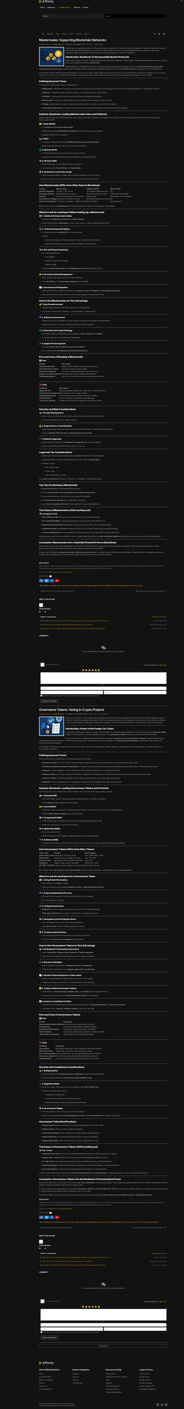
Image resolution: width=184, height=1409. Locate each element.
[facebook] (157, 1404)
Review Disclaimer (67, 572)
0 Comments (98, 44)
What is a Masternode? (52, 586)
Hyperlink (55, 670)
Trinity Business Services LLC (66, 1406)
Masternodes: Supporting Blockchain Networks (57, 1227)
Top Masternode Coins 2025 (94, 586)
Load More (104, 1346)
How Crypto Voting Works (148, 1222)
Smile (86, 670)
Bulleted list (63, 670)
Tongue (93, 670)
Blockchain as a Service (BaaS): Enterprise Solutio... (58, 591)
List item (70, 670)
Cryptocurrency (45, 44)
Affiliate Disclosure (54, 572)
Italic (47, 670)
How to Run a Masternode (72, 586)
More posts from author (159, 617)
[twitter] (162, 1404)
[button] (52, 7)
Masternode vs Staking (115, 586)
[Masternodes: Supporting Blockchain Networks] (51, 56)
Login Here (162, 665)
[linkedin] (166, 1404)
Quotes (75, 670)
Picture (58, 670)
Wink (99, 670)
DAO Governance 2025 (102, 1222)
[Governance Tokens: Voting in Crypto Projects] (51, 726)
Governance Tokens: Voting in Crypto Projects (150, 591)
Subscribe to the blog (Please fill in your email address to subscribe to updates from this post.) (71, 695)
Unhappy (96, 670)
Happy (83, 670)
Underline (50, 670)
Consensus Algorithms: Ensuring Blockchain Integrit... (148, 1227)
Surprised (89, 670)
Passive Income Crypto (133, 586)
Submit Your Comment (49, 701)
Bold (43, 670)
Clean (78, 670)
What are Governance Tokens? (55, 1222)
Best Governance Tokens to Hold (125, 1222)
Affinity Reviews (58, 44)
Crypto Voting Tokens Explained (80, 1222)
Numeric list (66, 670)
